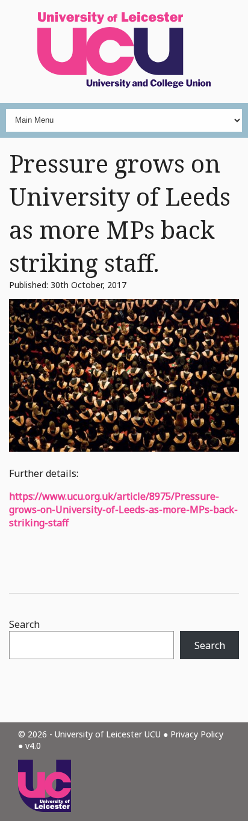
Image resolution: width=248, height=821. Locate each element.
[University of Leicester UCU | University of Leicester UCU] (124, 51)
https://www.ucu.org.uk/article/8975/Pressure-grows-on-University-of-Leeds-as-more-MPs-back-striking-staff (123, 509)
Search (24, 624)
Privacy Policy (196, 734)
